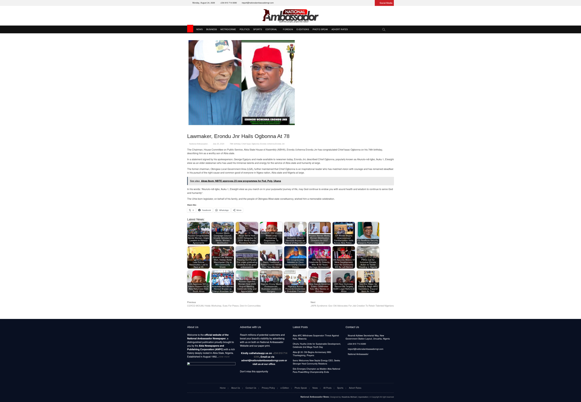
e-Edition (285, 387)
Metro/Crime (228, 29)
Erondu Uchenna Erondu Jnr (272, 144)
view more (224, 356)
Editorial (271, 29)
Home (223, 387)
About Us (235, 387)
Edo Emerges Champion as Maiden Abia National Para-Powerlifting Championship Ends (316, 370)
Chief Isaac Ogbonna (250, 144)
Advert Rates (340, 29)
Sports (257, 29)
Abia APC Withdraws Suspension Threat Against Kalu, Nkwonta (316, 337)
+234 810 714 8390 (228, 2)
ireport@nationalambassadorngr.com (257, 2)
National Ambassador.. (198, 144)
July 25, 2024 (218, 144)
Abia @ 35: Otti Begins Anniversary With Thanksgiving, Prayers (312, 354)
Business (211, 29)
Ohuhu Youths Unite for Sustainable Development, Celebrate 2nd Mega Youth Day (317, 345)
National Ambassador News (314, 396)
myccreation (363, 396)
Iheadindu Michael (349, 396)
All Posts (327, 387)
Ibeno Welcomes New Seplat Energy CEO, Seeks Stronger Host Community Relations (316, 362)
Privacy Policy (268, 387)
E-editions (303, 29)
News (199, 29)
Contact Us (251, 387)
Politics (245, 29)
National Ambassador (357, 354)
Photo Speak (320, 29)
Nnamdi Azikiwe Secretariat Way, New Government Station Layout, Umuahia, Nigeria (368, 337)
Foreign (288, 29)
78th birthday (235, 144)
